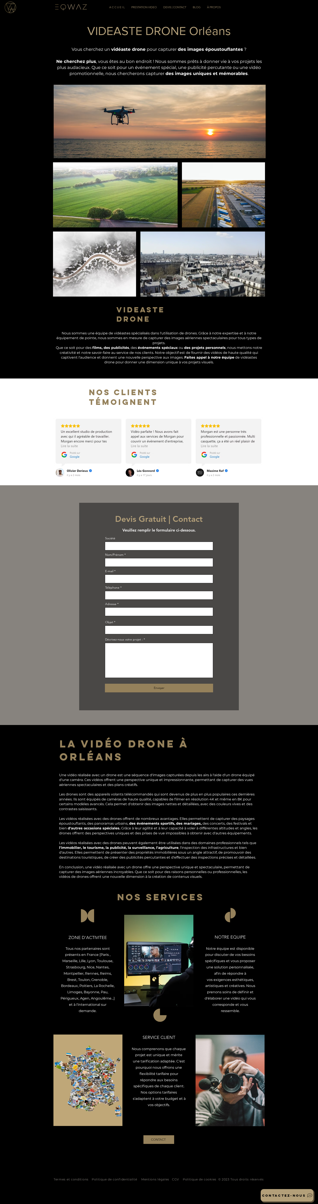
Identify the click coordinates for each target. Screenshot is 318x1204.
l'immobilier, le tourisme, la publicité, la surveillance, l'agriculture (118, 848)
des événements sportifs (151, 823)
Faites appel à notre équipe (209, 357)
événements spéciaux (158, 348)
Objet (109, 622)
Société (110, 538)
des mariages (188, 823)
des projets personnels (205, 348)
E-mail (109, 571)
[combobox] (159, 611)
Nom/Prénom (114, 554)
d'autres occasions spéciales (93, 828)
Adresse (110, 603)
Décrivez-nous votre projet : (124, 639)
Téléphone (112, 587)
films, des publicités (110, 348)
